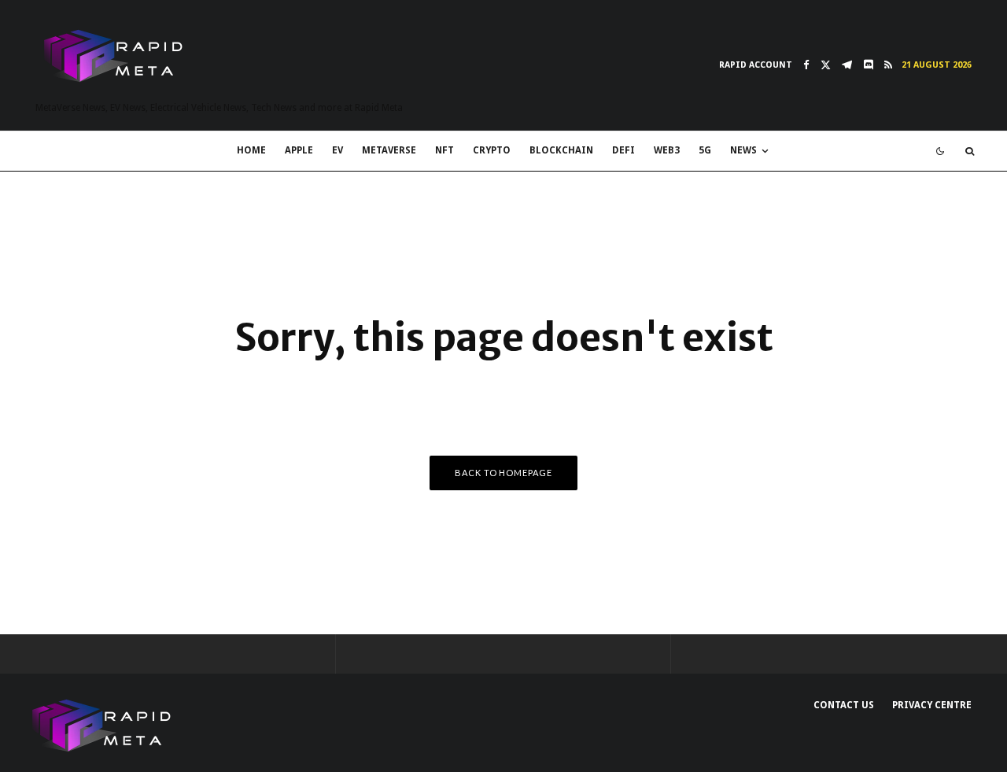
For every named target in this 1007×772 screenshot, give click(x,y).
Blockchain (561, 150)
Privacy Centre (932, 705)
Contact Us (843, 705)
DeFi (623, 150)
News (743, 150)
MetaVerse (389, 150)
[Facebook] (806, 65)
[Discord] (868, 65)
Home (251, 150)
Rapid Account (755, 65)
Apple (299, 150)
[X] (825, 65)
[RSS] (888, 65)
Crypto (492, 150)
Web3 (667, 150)
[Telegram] (847, 65)
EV (337, 150)
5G (705, 150)
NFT (444, 150)
